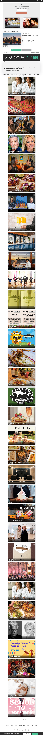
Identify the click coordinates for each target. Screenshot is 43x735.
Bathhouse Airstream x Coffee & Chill (15, 442)
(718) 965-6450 (30, 38)
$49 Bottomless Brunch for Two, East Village (16, 423)
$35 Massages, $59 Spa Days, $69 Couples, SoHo (17, 93)
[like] (18, 25)
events (9, 31)
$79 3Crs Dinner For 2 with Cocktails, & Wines (17, 365)
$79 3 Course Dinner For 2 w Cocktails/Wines (17, 384)
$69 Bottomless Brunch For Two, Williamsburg (17, 675)
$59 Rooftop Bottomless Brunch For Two (16, 229)
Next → (24, 719)
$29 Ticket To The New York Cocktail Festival (16, 112)
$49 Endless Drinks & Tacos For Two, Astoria (16, 190)
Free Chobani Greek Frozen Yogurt (14, 501)
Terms (28, 725)
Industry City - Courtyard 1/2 (27, 37)
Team (24, 725)
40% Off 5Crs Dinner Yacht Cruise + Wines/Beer (17, 268)
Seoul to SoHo (11, 714)
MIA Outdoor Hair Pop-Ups (13, 306)
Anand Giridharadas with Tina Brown (15, 637)
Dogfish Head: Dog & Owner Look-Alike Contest (17, 403)
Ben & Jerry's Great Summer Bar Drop (15, 345)
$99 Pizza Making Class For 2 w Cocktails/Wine (17, 170)
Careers (20, 725)
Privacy (32, 725)
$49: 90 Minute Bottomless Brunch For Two (16, 132)
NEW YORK (4, 31)
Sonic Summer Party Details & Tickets (12, 70)
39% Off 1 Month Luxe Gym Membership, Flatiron (17, 481)
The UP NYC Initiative (12, 326)
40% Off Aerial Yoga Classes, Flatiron (15, 287)
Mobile (36, 725)
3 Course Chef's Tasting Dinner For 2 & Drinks (17, 617)
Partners (12, 725)
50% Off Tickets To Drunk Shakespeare (30, 25)
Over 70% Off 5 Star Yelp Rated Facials (15, 695)
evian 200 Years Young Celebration (14, 578)
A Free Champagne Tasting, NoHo (11, 25)
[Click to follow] (16, 50)
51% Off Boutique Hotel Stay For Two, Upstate (17, 248)
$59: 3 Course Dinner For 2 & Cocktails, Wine (16, 462)
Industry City (9, 71)
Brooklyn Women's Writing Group (14, 656)
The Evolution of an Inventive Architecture (16, 209)
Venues (16, 725)
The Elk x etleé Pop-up (12, 559)
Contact (7, 725)
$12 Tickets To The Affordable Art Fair (15, 520)
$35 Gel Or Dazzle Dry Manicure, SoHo (15, 539)
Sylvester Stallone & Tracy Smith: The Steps (16, 151)
